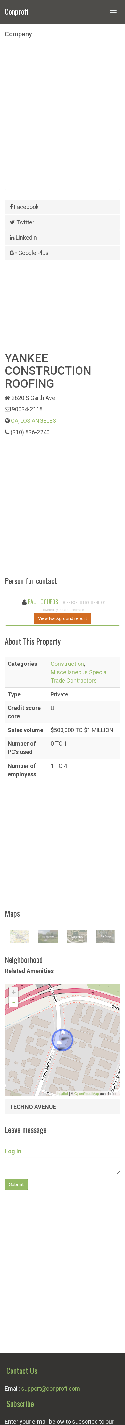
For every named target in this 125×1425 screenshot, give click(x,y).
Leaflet (62, 1093)
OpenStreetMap (86, 1093)
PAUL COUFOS (43, 602)
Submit (16, 1184)
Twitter (24, 222)
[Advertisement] (62, 112)
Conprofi (16, 10)
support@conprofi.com (50, 1388)
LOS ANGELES (38, 420)
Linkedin (25, 237)
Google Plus (33, 253)
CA (14, 420)
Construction (67, 663)
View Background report (62, 618)
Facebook (26, 206)
